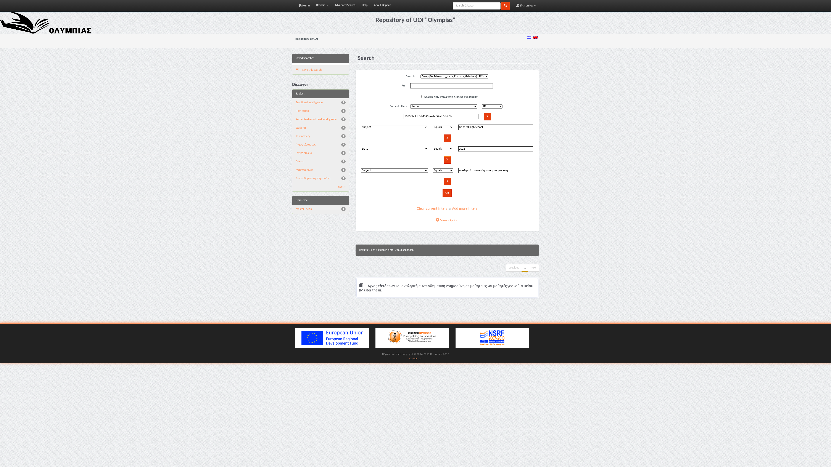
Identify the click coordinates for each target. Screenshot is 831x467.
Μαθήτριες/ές (304, 170)
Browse (321, 5)
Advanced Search (345, 5)
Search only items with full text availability (451, 97)
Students (301, 128)
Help (364, 5)
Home (306, 5)
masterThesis (304, 209)
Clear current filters (432, 209)
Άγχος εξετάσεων (306, 144)
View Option (449, 220)
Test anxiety (303, 136)
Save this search (312, 70)
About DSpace (382, 5)
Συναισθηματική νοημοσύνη (313, 178)
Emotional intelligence (309, 102)
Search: (411, 76)
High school (302, 111)
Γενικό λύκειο (304, 153)
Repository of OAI (306, 39)
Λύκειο (300, 161)
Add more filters (464, 209)
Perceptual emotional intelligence (316, 119)
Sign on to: (526, 5)
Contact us (415, 358)
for (403, 85)
